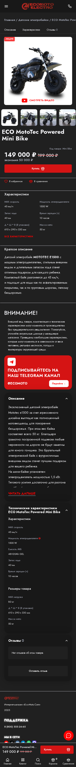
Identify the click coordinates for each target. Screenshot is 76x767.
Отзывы (52, 30)
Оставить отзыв (38, 671)
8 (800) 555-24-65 (15, 726)
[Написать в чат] (69, 735)
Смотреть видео (41, 100)
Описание (10, 30)
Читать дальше (22, 493)
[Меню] (6, 6)
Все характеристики (18, 236)
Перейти (57, 383)
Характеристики (31, 30)
